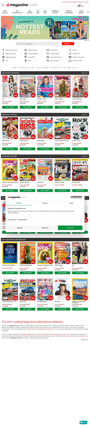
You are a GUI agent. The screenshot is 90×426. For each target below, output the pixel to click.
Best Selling (5, 12)
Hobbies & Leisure (55, 12)
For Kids (45, 12)
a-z (88, 12)
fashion (72, 336)
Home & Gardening (69, 12)
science (81, 336)
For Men (37, 12)
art (65, 336)
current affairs (30, 329)
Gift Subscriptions (17, 12)
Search (67, 44)
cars (68, 336)
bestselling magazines (26, 334)
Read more (84, 339)
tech (85, 336)
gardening (51, 329)
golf (45, 329)
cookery (40, 329)
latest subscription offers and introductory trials (51, 334)
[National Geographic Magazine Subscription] (10, 253)
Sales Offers (81, 12)
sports (76, 336)
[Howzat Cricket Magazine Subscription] (62, 170)
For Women (29, 12)
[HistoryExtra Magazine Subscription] (80, 170)
